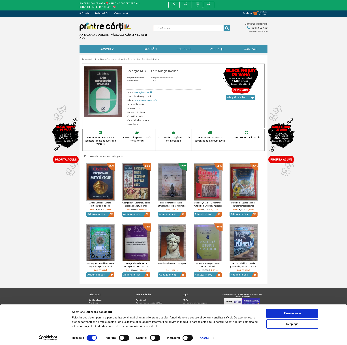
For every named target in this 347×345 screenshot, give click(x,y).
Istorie (113, 59)
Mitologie (122, 59)
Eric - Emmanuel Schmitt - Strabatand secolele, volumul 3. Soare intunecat (172, 206)
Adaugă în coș (96, 214)
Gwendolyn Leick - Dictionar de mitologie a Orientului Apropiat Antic (208, 206)
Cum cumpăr (122, 13)
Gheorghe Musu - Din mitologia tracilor (143, 59)
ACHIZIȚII (217, 49)
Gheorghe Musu (142, 92)
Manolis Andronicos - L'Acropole (172, 263)
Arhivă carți (93, 303)
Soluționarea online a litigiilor (195, 303)
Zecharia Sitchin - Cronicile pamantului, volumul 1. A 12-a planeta (243, 266)
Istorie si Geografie (101, 59)
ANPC (185, 300)
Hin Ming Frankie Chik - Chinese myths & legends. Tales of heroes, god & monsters (100, 266)
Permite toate (292, 313)
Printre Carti (87, 59)
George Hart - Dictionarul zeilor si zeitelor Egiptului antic (136, 204)
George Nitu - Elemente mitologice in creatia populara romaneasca (136, 266)
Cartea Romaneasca (145, 100)
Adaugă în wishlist (236, 97)
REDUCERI (183, 49)
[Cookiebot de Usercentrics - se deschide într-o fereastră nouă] (48, 338)
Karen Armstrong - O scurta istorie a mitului (208, 265)
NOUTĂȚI (150, 49)
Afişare (204, 337)
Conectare (86, 13)
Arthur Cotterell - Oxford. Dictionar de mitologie (100, 204)
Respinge (292, 324)
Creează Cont (104, 13)
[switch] (124, 338)
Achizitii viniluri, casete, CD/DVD (149, 303)
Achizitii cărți (141, 300)
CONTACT (251, 49)
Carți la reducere (95, 300)
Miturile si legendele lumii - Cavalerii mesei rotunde (243, 204)
